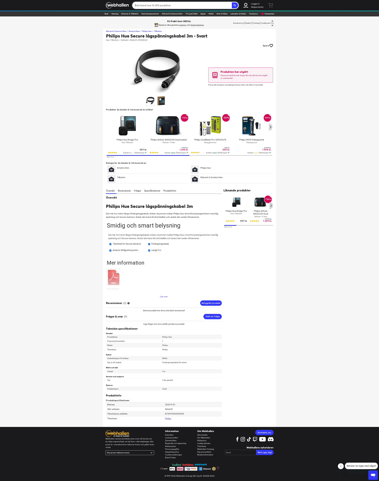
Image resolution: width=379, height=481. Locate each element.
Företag (255, 23)
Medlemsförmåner (205, 455)
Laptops (182, 25)
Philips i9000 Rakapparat (251, 139)
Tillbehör (158, 31)
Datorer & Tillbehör (130, 14)
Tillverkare (201, 446)
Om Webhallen (203, 438)
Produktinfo (169, 190)
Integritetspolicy (172, 452)
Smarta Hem (134, 31)
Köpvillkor (169, 435)
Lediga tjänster (203, 443)
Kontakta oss (264, 432)
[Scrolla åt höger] (270, 127)
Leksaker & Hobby (238, 14)
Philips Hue (147, 31)
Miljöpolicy (201, 440)
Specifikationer (152, 190)
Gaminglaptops (197, 25)
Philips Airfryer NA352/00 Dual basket (169, 139)
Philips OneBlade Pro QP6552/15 (210, 139)
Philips (168, 418)
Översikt (110, 190)
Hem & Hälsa (222, 14)
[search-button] (235, 5)
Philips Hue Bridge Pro (127, 139)
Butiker (248, 23)
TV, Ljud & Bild (191, 14)
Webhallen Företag (205, 449)
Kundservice (238, 23)
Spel (106, 14)
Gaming (114, 14)
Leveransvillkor (171, 438)
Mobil (211, 14)
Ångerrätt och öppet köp (175, 443)
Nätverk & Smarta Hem (172, 14)
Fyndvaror (253, 14)
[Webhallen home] (117, 5)
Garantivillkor (170, 440)
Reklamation (170, 446)
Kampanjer (269, 14)
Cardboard (265, 23)
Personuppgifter (172, 449)
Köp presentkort (204, 452)
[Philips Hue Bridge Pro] (127, 125)
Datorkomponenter (150, 14)
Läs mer (164, 296)
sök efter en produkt (254, 85)
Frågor (137, 190)
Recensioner (124, 190)
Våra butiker (202, 435)
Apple (203, 14)
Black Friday (170, 457)
